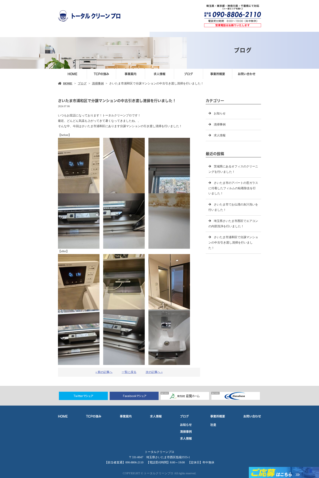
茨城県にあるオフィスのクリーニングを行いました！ (233, 169)
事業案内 (130, 73)
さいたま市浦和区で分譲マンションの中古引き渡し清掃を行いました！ (233, 242)
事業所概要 (217, 73)
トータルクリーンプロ (159, 451)
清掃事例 (98, 83)
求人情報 (159, 73)
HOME (72, 73)
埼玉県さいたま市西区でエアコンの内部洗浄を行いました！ (233, 223)
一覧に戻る (129, 372)
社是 (213, 424)
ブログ (188, 73)
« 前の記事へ (103, 372)
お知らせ (220, 113)
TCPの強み (101, 73)
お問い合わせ (246, 73)
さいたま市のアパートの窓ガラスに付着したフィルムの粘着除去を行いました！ (233, 188)
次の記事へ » (154, 372)
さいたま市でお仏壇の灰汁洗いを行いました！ (233, 207)
